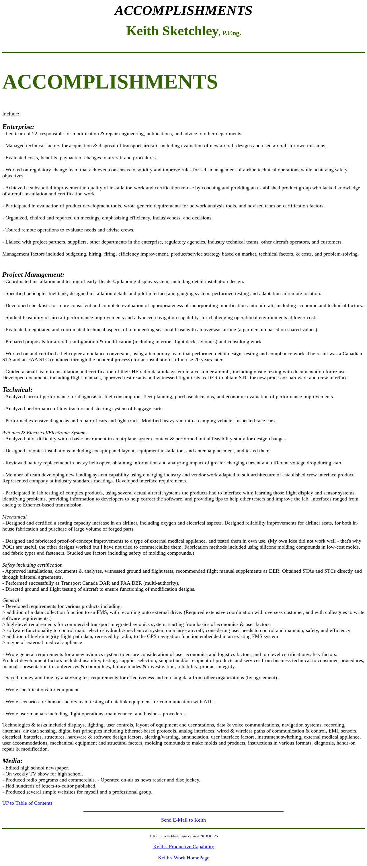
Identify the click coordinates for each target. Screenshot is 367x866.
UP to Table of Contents (27, 803)
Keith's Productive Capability (183, 846)
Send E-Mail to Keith (183, 820)
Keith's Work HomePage (183, 858)
